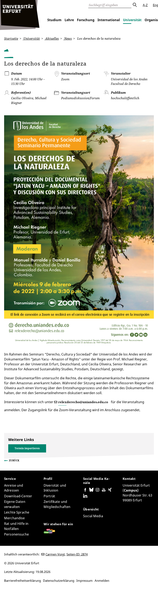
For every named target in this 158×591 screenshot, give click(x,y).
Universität (132, 20)
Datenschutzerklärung (58, 580)
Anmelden (102, 580)
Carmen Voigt (55, 554)
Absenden (134, 5)
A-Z (145, 5)
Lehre (69, 20)
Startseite (11, 38)
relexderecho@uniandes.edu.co (83, 402)
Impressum (84, 580)
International (109, 20)
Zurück (14, 460)
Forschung (85, 20)
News (67, 38)
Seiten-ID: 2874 (77, 554)
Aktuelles (51, 38)
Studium (54, 20)
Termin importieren (27, 448)
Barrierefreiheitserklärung (22, 580)
